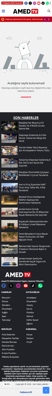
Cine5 (29, 342)
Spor (4, 316)
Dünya (5, 301)
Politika (30, 312)
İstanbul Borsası (9, 342)
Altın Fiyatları (8, 349)
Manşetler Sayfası (10, 338)
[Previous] (45, 19)
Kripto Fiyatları (9, 353)
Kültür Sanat (32, 320)
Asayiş (30, 305)
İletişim (30, 338)
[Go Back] (46, 390)
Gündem (6, 305)
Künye (29, 334)
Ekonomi (6, 297)
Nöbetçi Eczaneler (10, 356)
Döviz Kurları (8, 345)
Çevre (29, 308)
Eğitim (30, 323)
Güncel (30, 316)
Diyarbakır (7, 308)
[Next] (49, 19)
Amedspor (32, 297)
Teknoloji (6, 320)
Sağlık (5, 312)
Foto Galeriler (8, 334)
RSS (8, 384)
